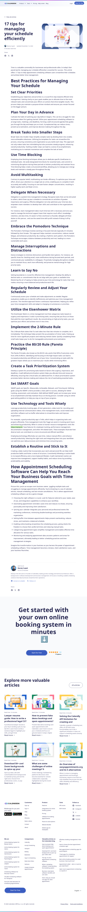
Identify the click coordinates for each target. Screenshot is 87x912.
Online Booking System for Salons (11, 848)
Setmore (27, 864)
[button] (23, 3)
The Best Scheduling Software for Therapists (12, 877)
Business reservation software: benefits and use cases (48, 872)
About (26, 827)
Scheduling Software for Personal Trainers (11, 872)
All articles (76, 685)
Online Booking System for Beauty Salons (11, 843)
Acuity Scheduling (30, 845)
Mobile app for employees (46, 828)
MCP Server (62, 808)
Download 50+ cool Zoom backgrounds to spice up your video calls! (49, 852)
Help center (41, 3)
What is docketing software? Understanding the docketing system (49, 866)
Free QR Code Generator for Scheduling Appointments (12, 882)
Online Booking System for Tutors (11, 867)
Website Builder (46, 824)
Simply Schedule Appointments (29, 868)
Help (26, 811)
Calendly (27, 842)
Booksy (27, 851)
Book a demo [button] (28, 821)
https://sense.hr (17, 427)
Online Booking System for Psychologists (11, 858)
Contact (27, 824)
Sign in (27, 808)
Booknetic (27, 855)
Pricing (35, 3)
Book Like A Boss (29, 861)
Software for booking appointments (48, 817)
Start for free (79, 3)
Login (71, 3)
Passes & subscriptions (48, 821)
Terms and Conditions (76, 904)
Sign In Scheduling (30, 858)
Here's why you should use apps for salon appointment (48, 879)
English (77, 891)
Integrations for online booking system (48, 809)
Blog (47, 3)
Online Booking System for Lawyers (11, 862)
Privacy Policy (64, 904)
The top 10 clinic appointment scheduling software (49, 859)
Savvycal (27, 848)
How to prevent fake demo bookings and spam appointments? (48, 846)
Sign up (27, 805)
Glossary (27, 818)
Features (44, 805)
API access (62, 805)
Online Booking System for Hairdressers (11, 853)
